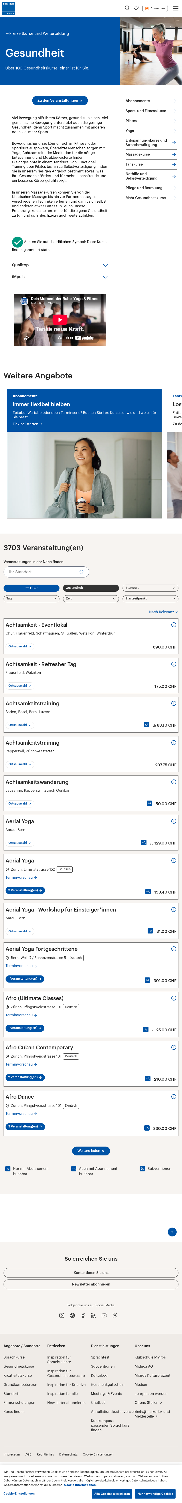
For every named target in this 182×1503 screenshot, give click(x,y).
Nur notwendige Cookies (155, 1493)
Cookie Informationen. (80, 1484)
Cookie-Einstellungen (19, 1493)
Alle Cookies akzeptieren (112, 1493)
